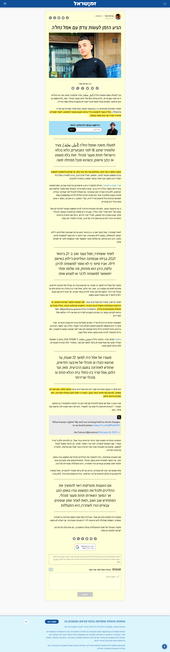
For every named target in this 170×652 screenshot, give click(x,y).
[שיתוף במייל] (63, 17)
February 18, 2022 (108, 432)
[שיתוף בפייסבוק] (55, 17)
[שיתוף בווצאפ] (51, 17)
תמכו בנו (51, 621)
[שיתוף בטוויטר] (59, 17)
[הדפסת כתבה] (72, 88)
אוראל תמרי (108, 16)
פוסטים (98, 16)
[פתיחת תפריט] (5, 3)
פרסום (85, 594)
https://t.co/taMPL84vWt (107, 425)
